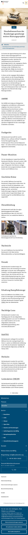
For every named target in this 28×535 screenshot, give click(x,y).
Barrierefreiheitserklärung (7, 488)
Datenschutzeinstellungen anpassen (9, 484)
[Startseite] (2, 44)
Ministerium (5, 398)
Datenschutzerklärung (6, 480)
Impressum (3, 476)
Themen (3, 402)
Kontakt (3, 492)
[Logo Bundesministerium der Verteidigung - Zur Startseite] (7, 3)
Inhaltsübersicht (4, 496)
